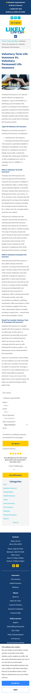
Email (5, 409)
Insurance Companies (15, 609)
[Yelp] (19, 17)
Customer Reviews (15, 605)
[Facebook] (15, 17)
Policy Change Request (15, 634)
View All (15, 522)
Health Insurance (15, 583)
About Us (15, 597)
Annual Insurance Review (15, 643)
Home (4, 41)
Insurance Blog (12, 41)
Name (5, 402)
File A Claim (15, 630)
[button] (15, 36)
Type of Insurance (9, 421)
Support (15, 622)
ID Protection (15, 639)
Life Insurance (15, 579)
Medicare (15, 587)
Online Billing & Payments (15, 626)
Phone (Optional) (8, 415)
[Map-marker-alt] (12, 17)
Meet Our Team (15, 601)
